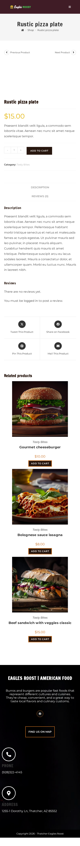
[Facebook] (40, 713)
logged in (31, 301)
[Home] (22, 30)
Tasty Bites (23, 164)
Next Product (62, 52)
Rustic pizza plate (48, 30)
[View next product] (73, 52)
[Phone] (9, 754)
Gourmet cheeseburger (40, 447)
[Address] (9, 793)
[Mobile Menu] (70, 6)
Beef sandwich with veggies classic (40, 623)
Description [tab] (40, 187)
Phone (7, 765)
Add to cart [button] (40, 463)
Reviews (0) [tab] (40, 196)
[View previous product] (6, 52)
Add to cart (39, 150)
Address (10, 804)
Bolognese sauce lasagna (40, 535)
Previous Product (20, 52)
